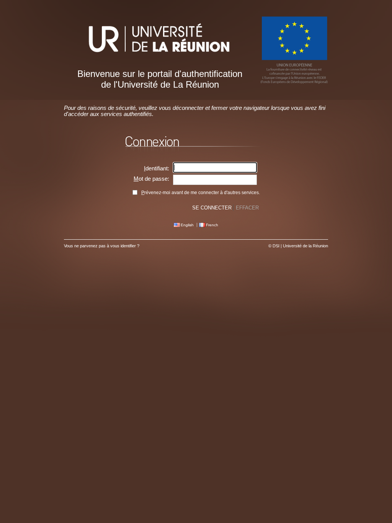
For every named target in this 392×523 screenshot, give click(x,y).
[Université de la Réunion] (160, 60)
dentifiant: (156, 168)
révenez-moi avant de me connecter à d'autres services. (200, 192)
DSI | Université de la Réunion (300, 246)
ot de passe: (151, 179)
